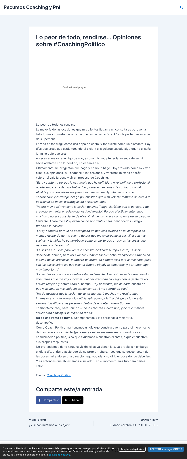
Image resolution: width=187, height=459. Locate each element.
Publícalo (75, 400)
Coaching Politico (59, 375)
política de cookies (59, 454)
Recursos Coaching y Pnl (32, 7)
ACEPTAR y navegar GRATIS (166, 449)
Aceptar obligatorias (132, 449)
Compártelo (51, 400)
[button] (181, 7)
